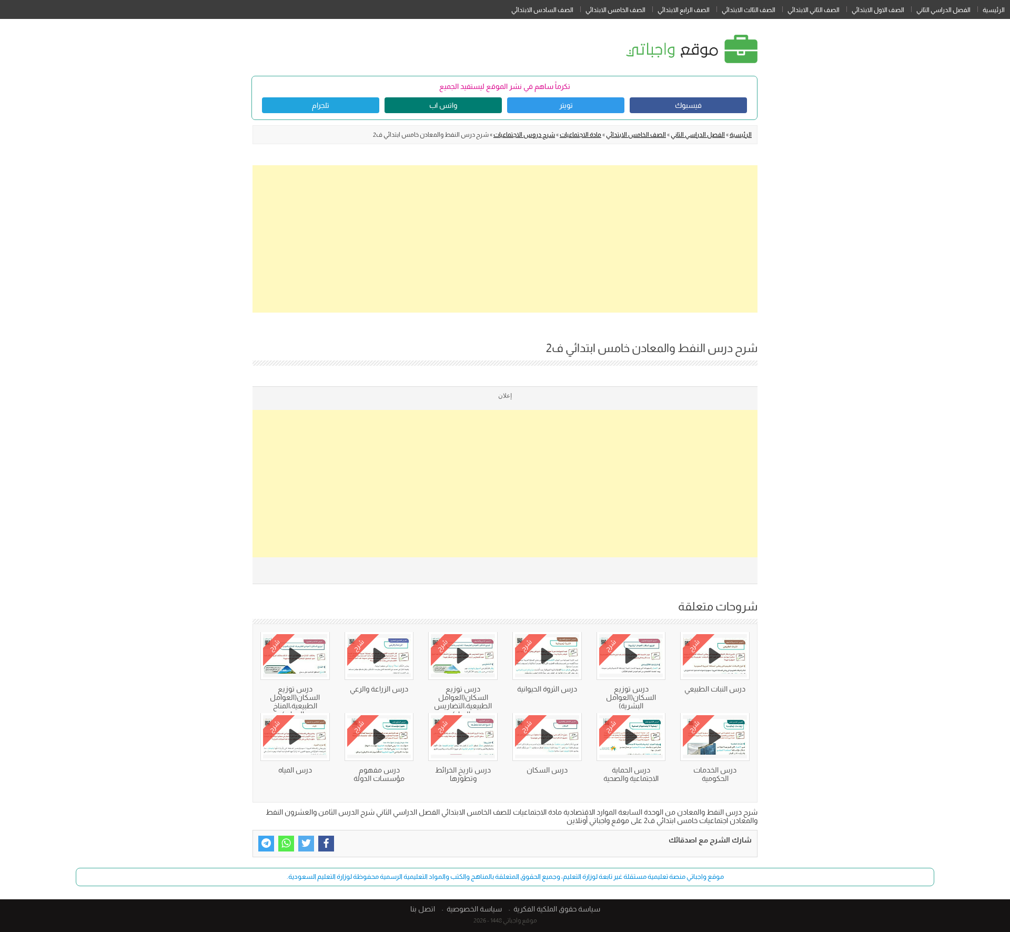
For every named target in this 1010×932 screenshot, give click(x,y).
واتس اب (443, 105)
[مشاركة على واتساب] (286, 843)
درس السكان (547, 770)
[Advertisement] (505, 239)
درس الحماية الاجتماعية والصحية (631, 774)
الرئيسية (994, 10)
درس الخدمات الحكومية (714, 774)
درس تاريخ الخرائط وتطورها (463, 774)
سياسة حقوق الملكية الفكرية (556, 909)
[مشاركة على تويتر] (306, 843)
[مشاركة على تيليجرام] (266, 843)
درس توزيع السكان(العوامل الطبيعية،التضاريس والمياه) (463, 701)
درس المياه (295, 770)
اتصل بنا (422, 909)
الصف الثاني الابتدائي (813, 10)
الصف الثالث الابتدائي (748, 10)
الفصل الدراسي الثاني (943, 10)
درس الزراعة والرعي (379, 689)
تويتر (566, 105)
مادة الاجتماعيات (580, 134)
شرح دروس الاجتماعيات (524, 134)
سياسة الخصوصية (474, 909)
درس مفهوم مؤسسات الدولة (379, 774)
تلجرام (320, 105)
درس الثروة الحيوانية (547, 689)
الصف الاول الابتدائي (878, 10)
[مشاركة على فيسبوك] (326, 843)
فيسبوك (688, 105)
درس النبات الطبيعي (714, 689)
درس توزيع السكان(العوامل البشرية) (631, 697)
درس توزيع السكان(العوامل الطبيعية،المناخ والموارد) (295, 701)
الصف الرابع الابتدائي (684, 10)
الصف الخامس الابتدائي (615, 10)
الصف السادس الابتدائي (542, 10)
